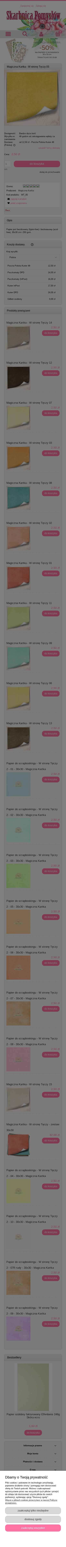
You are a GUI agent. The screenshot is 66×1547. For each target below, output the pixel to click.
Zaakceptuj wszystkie (33, 1527)
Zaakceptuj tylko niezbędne (33, 1510)
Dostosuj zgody (33, 1519)
